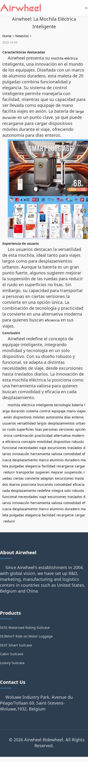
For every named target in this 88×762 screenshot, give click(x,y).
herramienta (40, 454)
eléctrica (28, 405)
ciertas (18, 478)
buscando (45, 484)
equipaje (58, 411)
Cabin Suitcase (11, 654)
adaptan (47, 478)
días (67, 417)
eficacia (78, 484)
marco (44, 460)
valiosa (56, 454)
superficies (25, 429)
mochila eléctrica (64, 58)
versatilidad (26, 423)
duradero (72, 460)
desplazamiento (25, 460)
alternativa (62, 435)
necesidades (28, 447)
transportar (25, 472)
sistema (32, 411)
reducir (9, 472)
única (8, 435)
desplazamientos (61, 423)
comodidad (72, 454)
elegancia (33, 466)
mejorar (57, 472)
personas (50, 429)
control (44, 411)
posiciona (28, 484)
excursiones (57, 447)
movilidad (44, 441)
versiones (66, 429)
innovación (20, 454)
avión (8, 417)
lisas (38, 429)
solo (67, 490)
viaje (42, 447)
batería (77, 405)
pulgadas (16, 466)
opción (80, 429)
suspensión (73, 472)
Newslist (22, 36)
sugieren (42, 472)
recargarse (65, 466)
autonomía (54, 417)
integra (57, 490)
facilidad (48, 466)
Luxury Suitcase (12, 663)
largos (42, 423)
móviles (39, 417)
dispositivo (62, 441)
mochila (14, 405)
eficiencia (52, 320)
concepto (28, 441)
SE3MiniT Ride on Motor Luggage (26, 636)
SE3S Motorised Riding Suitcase (25, 627)
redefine (43, 490)
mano (71, 411)
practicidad (44, 435)
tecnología (62, 405)
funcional (9, 447)
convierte (32, 478)
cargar (80, 466)
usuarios (9, 423)
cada (6, 490)
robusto (78, 441)
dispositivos (22, 417)
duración (18, 411)
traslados (75, 447)
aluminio (57, 460)
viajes (81, 411)
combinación (23, 435)
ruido (11, 429)
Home (6, 36)
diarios (14, 484)
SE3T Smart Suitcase (16, 645)
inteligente (44, 405)
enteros (78, 417)
